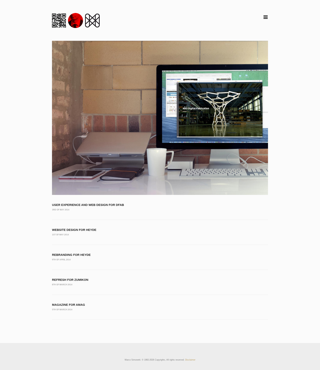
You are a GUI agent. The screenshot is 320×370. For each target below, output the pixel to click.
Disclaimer (190, 360)
